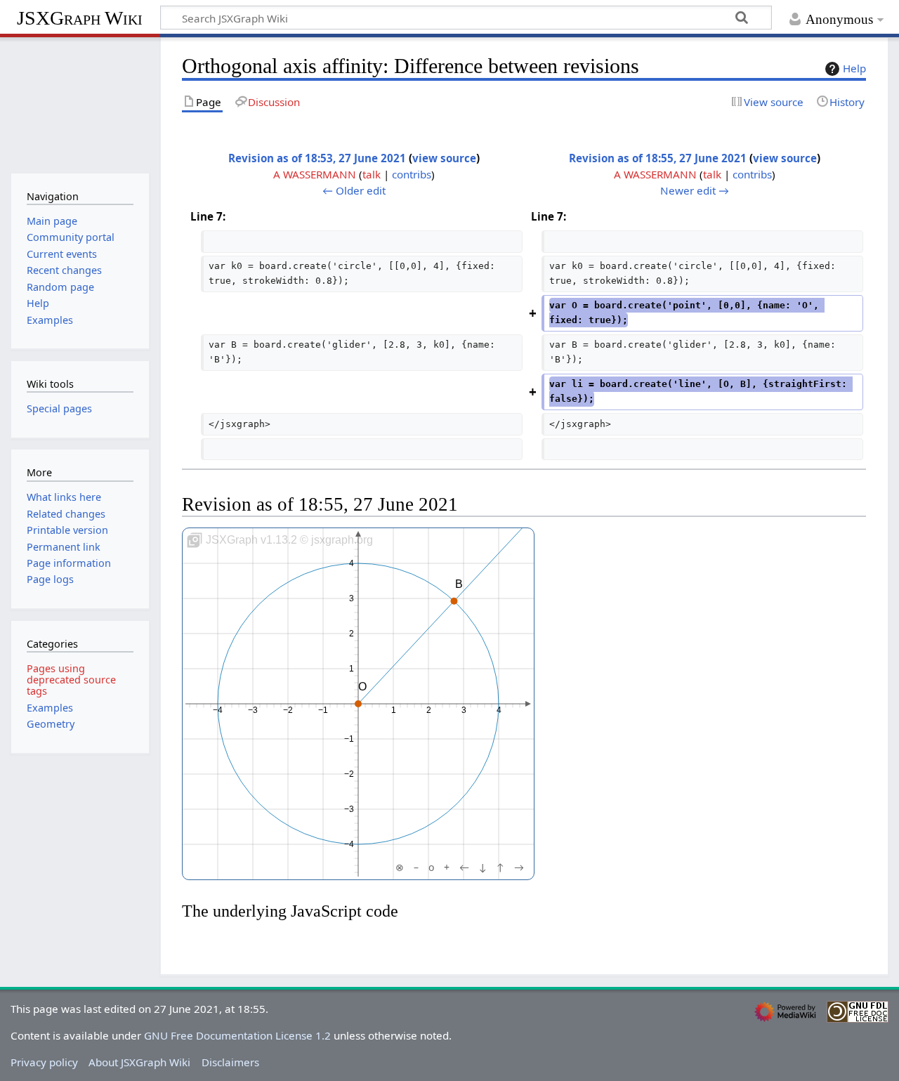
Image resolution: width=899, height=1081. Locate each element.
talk (371, 174)
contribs (411, 174)
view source (444, 158)
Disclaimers (230, 1062)
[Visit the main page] (79, 103)
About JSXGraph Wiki (139, 1062)
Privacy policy (44, 1062)
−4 (218, 710)
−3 (253, 710)
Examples (50, 707)
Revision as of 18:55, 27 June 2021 (658, 158)
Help (854, 68)
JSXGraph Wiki (80, 18)
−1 (323, 710)
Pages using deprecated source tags (71, 679)
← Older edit (354, 190)
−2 (288, 710)
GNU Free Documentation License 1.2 (237, 1035)
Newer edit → (694, 190)
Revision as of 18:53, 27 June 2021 (317, 158)
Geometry (50, 724)
